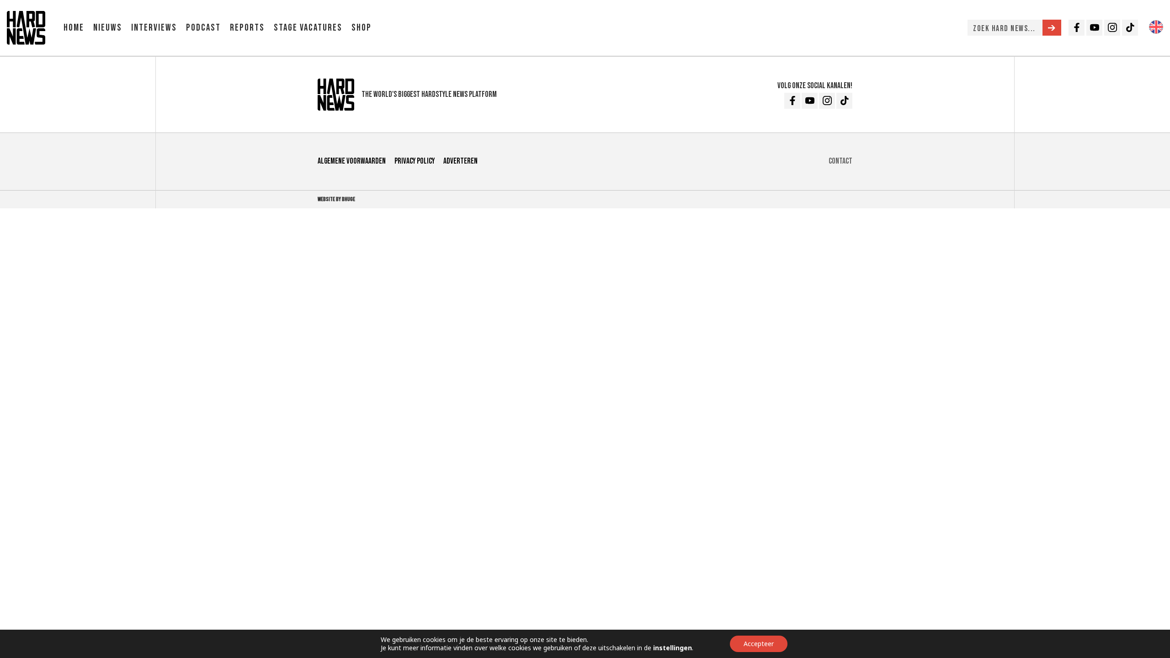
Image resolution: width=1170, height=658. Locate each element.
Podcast (203, 27)
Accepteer (759, 643)
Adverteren (460, 161)
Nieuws (107, 27)
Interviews (154, 27)
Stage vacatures (308, 27)
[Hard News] (26, 27)
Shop (361, 27)
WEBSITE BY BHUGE (336, 199)
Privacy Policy (414, 161)
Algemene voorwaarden (352, 161)
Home (74, 27)
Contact (840, 161)
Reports (247, 27)
